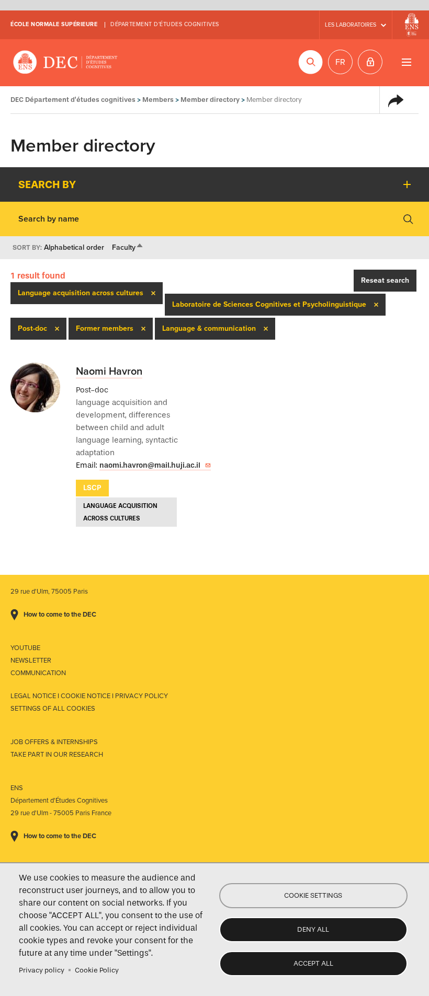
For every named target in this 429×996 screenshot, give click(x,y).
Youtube (25, 648)
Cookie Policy (97, 970)
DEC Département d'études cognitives (65, 62)
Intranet (370, 62)
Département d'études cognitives (164, 24)
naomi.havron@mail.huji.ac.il (149, 465)
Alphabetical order (74, 247)
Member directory (210, 99)
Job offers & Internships (54, 742)
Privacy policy (41, 970)
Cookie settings (313, 895)
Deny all (313, 929)
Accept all (313, 963)
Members (158, 99)
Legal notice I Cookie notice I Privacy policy (89, 696)
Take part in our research (56, 754)
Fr (340, 62)
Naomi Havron (109, 371)
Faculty (128, 247)
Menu (406, 62)
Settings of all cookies (52, 708)
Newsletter (30, 660)
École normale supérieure (53, 24)
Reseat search (385, 280)
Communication (38, 673)
